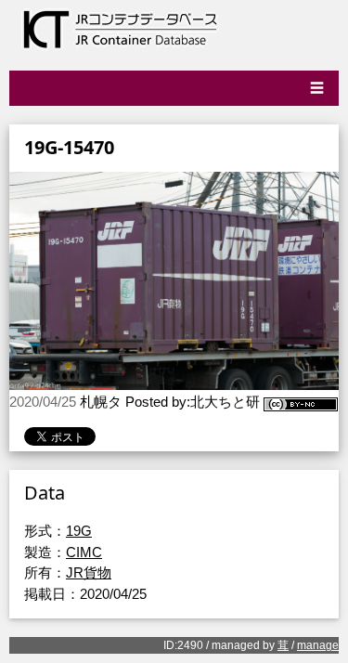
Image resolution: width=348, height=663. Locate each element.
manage (318, 645)
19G (79, 531)
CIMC (84, 552)
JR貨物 (88, 572)
